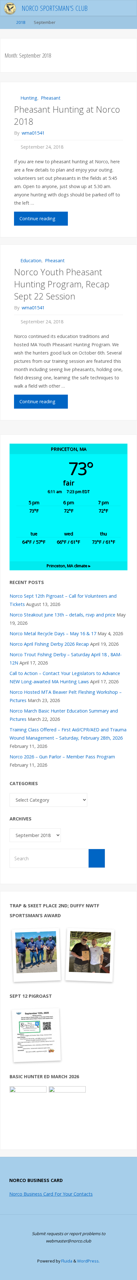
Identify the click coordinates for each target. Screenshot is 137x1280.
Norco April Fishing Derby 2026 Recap (49, 644)
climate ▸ (68, 565)
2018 (20, 22)
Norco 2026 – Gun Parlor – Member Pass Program (62, 757)
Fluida (66, 1261)
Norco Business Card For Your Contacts (51, 1194)
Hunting (28, 98)
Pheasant (51, 98)
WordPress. (88, 1261)
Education (30, 260)
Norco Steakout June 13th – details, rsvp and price (62, 615)
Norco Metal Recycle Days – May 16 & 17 (53, 633)
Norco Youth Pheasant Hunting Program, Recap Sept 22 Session (62, 284)
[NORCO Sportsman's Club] (10, 8)
